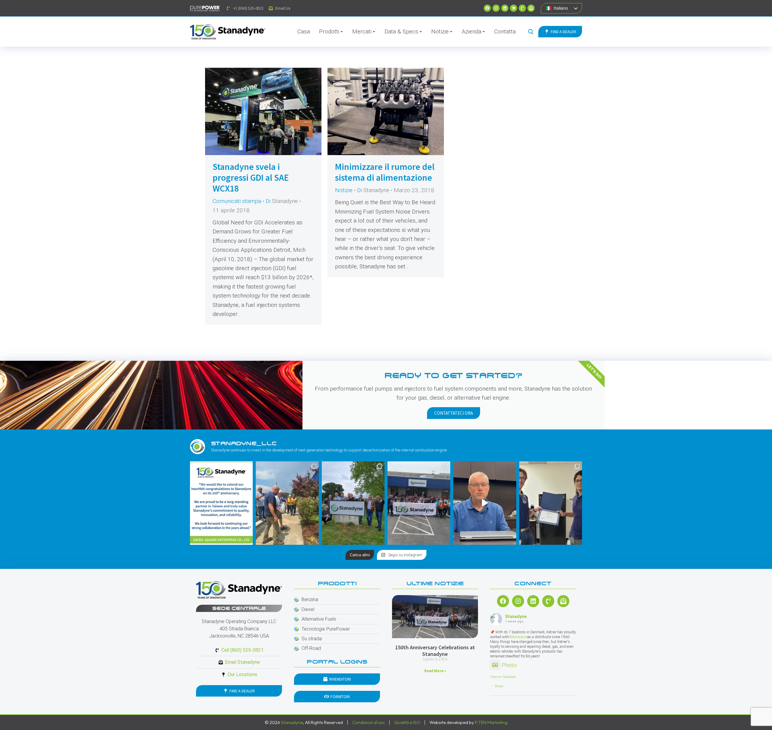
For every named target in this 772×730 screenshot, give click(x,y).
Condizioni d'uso (368, 722)
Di (282, 201)
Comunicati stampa (237, 201)
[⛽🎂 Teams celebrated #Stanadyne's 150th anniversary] (419, 503)
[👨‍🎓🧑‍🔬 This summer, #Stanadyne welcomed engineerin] (550, 503)
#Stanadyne (518, 637)
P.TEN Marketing (491, 722)
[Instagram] (496, 8)
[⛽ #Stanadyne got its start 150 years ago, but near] (484, 503)
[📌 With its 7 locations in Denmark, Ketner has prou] (353, 503)
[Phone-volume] (522, 8)
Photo (509, 665)
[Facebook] (487, 8)
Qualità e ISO (407, 722)
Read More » (435, 671)
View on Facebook (503, 677)
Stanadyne (516, 616)
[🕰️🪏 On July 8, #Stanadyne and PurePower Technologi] (287, 503)
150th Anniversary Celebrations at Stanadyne (435, 650)
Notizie (344, 190)
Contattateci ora (453, 413)
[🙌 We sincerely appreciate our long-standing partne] (221, 503)
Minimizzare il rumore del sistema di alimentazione (385, 172)
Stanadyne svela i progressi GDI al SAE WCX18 (251, 177)
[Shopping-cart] (513, 8)
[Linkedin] (504, 8)
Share (499, 686)
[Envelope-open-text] (531, 8)
